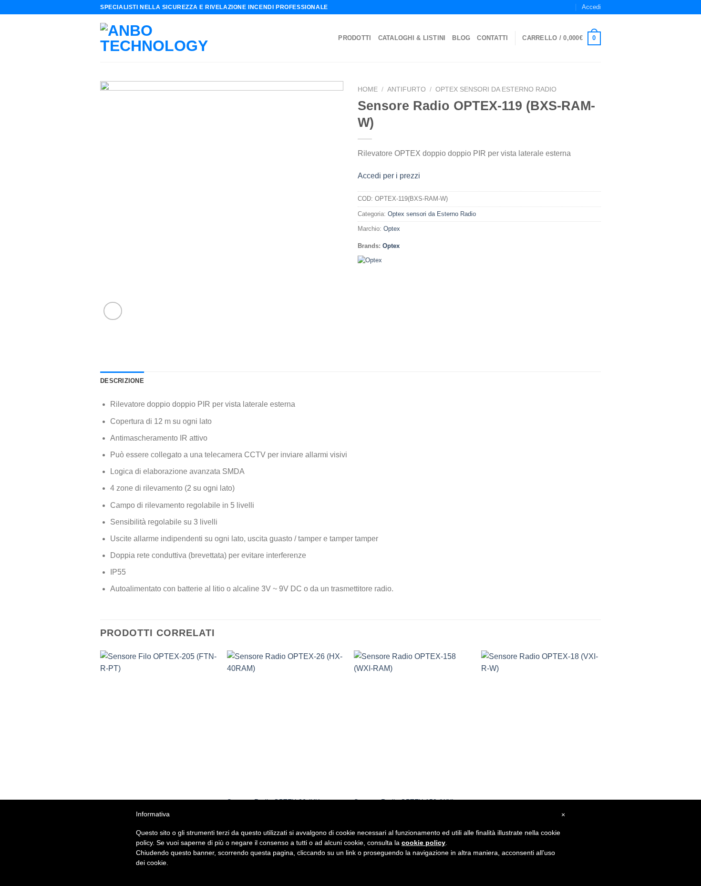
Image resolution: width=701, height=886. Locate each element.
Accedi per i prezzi (389, 176)
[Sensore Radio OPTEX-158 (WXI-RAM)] (413, 721)
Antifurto (406, 89)
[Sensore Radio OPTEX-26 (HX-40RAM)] (286, 721)
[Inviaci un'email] (559, 7)
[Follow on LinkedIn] (568, 7)
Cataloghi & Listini (412, 37)
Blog (461, 37)
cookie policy (423, 842)
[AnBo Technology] (168, 38)
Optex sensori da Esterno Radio (496, 89)
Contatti (492, 37)
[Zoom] (112, 311)
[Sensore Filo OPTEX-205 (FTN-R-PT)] (159, 721)
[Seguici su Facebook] (549, 7)
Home (368, 89)
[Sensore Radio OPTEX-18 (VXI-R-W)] (540, 721)
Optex (391, 228)
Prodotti (354, 37)
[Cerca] (535, 7)
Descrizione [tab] (122, 380)
